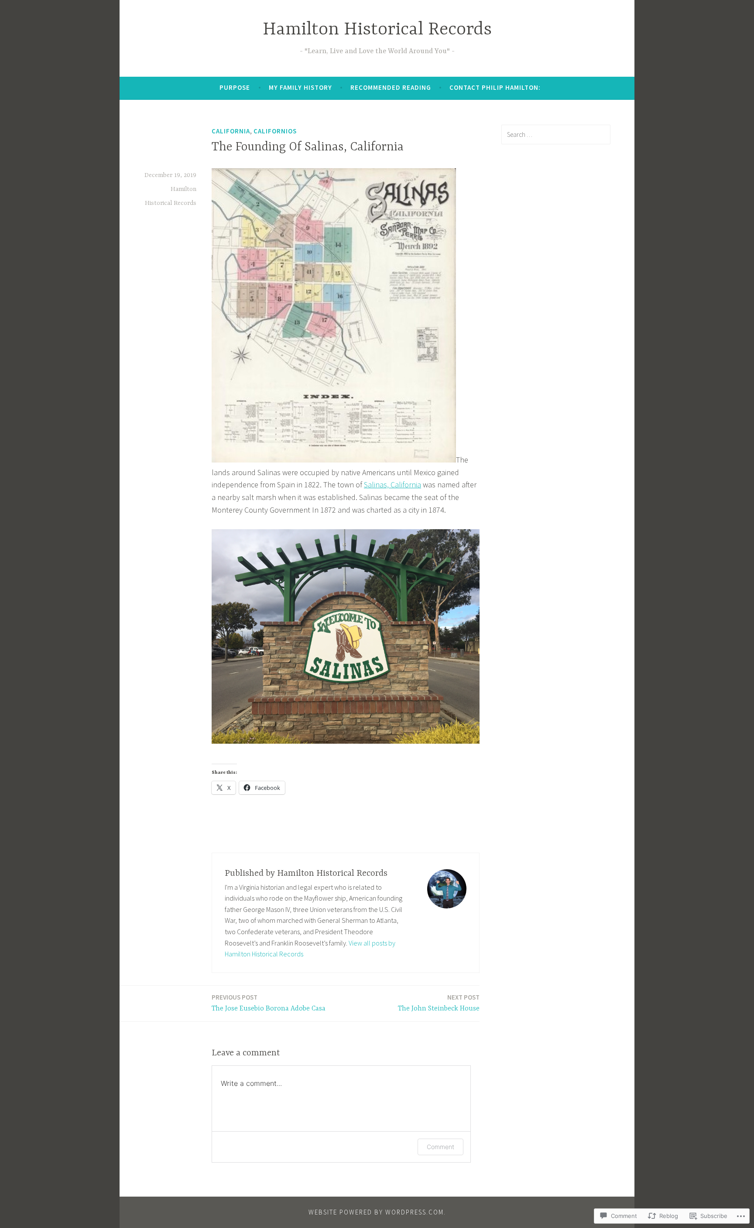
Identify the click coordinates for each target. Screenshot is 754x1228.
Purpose (234, 87)
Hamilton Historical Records (377, 30)
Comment (440, 1146)
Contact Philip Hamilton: (495, 87)
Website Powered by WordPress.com (376, 1212)
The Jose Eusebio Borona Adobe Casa (269, 1003)
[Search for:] (555, 134)
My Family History (300, 87)
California (231, 131)
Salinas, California (392, 485)
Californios (275, 131)
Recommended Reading (390, 87)
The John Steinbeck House (439, 1003)
